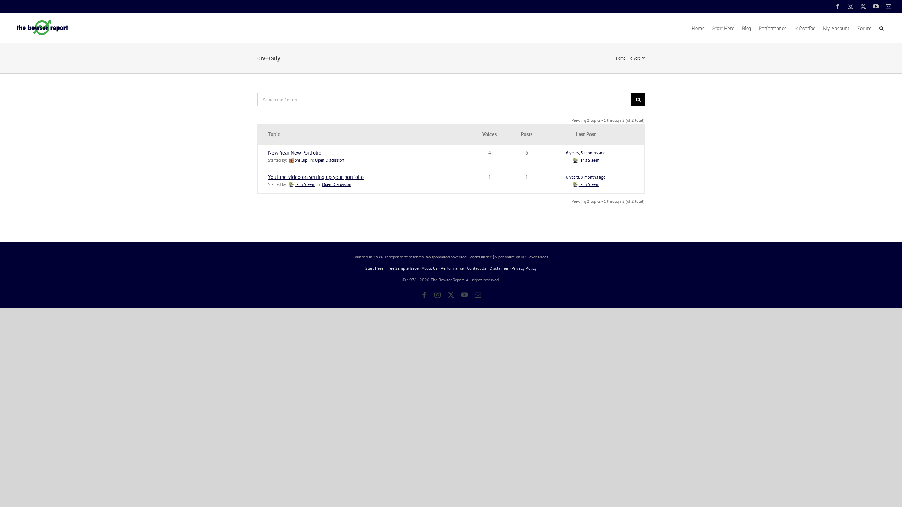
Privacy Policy (524, 268)
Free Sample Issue (403, 268)
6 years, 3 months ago (585, 152)
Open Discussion (329, 160)
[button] (881, 28)
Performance (452, 268)
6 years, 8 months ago (585, 177)
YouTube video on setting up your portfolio (316, 177)
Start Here (374, 268)
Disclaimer (498, 268)
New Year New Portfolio (294, 152)
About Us (430, 268)
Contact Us (476, 268)
